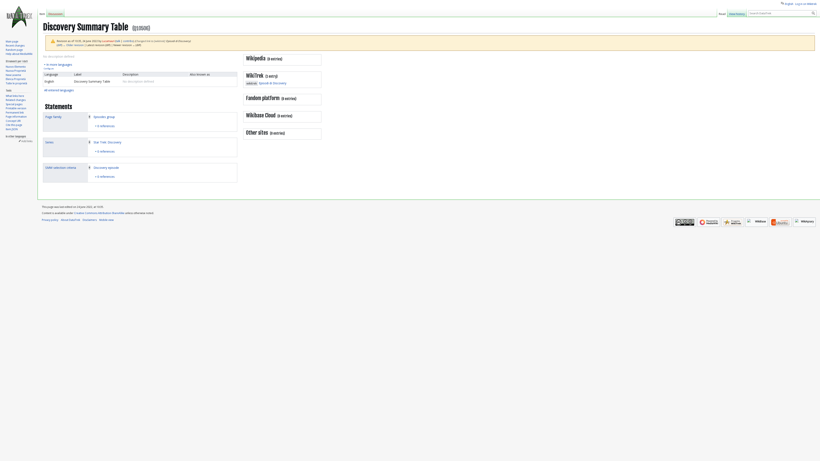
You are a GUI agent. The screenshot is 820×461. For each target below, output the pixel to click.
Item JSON (12, 129)
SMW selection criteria (60, 168)
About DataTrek (70, 220)
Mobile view (106, 220)
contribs (128, 41)
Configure (49, 68)
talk (118, 41)
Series (49, 142)
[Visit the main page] (19, 17)
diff (59, 45)
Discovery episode (106, 168)
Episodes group (104, 117)
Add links (26, 141)
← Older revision (73, 45)
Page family (53, 117)
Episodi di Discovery (272, 83)
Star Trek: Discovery (107, 142)
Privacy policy (50, 220)
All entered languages (59, 90)
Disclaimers (90, 220)
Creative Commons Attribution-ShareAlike (99, 213)
